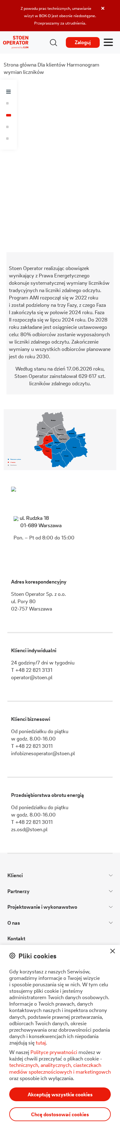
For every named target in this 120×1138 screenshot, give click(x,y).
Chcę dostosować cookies (60, 1114)
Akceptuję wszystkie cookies (60, 1094)
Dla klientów (52, 64)
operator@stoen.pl (31, 677)
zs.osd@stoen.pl (29, 829)
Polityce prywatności (53, 1052)
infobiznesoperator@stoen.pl (43, 753)
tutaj (41, 1042)
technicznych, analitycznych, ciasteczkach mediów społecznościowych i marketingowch (60, 1068)
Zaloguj (83, 42)
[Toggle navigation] (108, 43)
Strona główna (20, 64)
